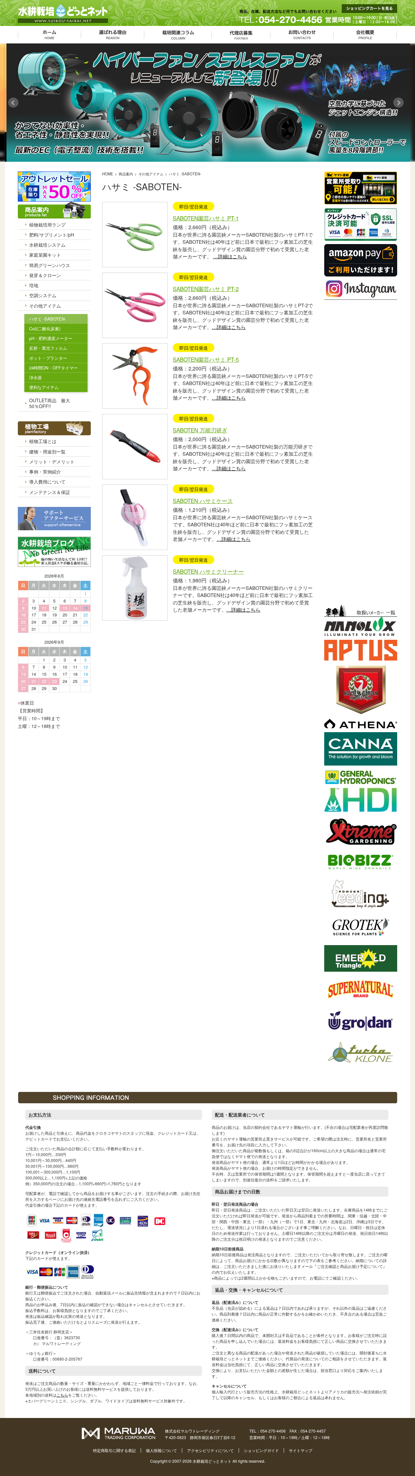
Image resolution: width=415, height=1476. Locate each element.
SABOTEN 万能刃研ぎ (200, 430)
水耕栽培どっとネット (212, 1461)
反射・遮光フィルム (48, 348)
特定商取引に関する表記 (114, 1450)
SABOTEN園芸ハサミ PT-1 (206, 218)
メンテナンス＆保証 (49, 492)
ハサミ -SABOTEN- (47, 319)
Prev (15, 103)
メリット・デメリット (52, 461)
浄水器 (35, 377)
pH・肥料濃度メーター (50, 338)
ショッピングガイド (261, 1450)
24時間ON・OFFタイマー (53, 368)
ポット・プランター (48, 358)
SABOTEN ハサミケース (203, 501)
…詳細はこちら (230, 256)
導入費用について (47, 481)
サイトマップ (300, 1450)
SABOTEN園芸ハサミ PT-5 (206, 359)
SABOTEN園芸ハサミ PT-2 (206, 289)
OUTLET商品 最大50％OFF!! (49, 403)
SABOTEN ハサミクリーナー (208, 571)
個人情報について (161, 1450)
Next (400, 103)
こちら (62, 1395)
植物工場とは (42, 441)
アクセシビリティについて (210, 1450)
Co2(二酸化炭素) (44, 328)
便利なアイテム (44, 387)
